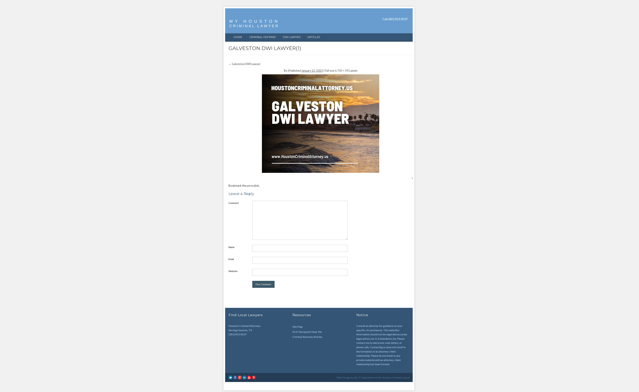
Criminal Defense (262, 37)
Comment (233, 203)
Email (231, 259)
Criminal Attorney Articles (307, 336)
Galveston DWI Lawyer (244, 64)
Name (231, 247)
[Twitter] (230, 377)
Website (232, 271)
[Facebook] (235, 377)
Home (238, 37)
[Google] (240, 377)
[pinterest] (254, 377)
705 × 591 (343, 70)
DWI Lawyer (291, 37)
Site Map (297, 326)
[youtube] (249, 377)
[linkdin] (244, 377)
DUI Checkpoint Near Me (307, 331)
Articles (314, 37)
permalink (253, 185)
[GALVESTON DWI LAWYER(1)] (320, 123)
